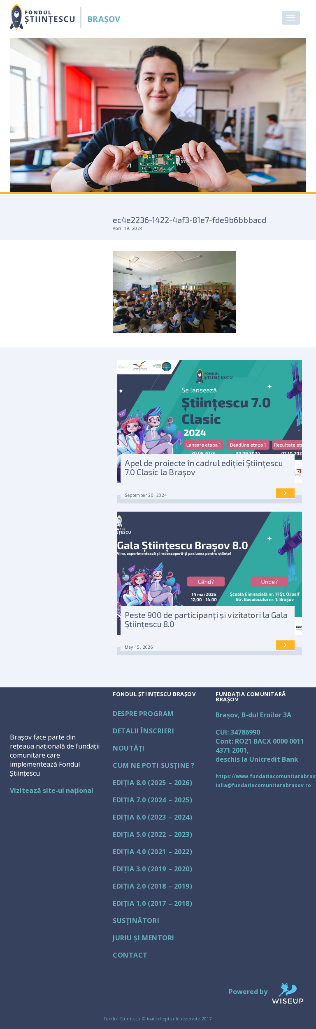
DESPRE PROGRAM (143, 713)
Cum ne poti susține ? (154, 765)
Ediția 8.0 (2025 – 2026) (152, 782)
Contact (130, 955)
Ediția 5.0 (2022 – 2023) (152, 834)
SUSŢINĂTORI (136, 920)
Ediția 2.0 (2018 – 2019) (152, 886)
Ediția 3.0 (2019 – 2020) (152, 868)
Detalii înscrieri (143, 730)
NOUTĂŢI (129, 748)
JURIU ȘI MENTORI (143, 937)
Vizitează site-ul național (51, 790)
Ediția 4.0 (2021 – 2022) (152, 851)
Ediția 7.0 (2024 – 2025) (152, 799)
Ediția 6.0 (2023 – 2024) (152, 817)
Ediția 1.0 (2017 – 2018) (152, 903)
